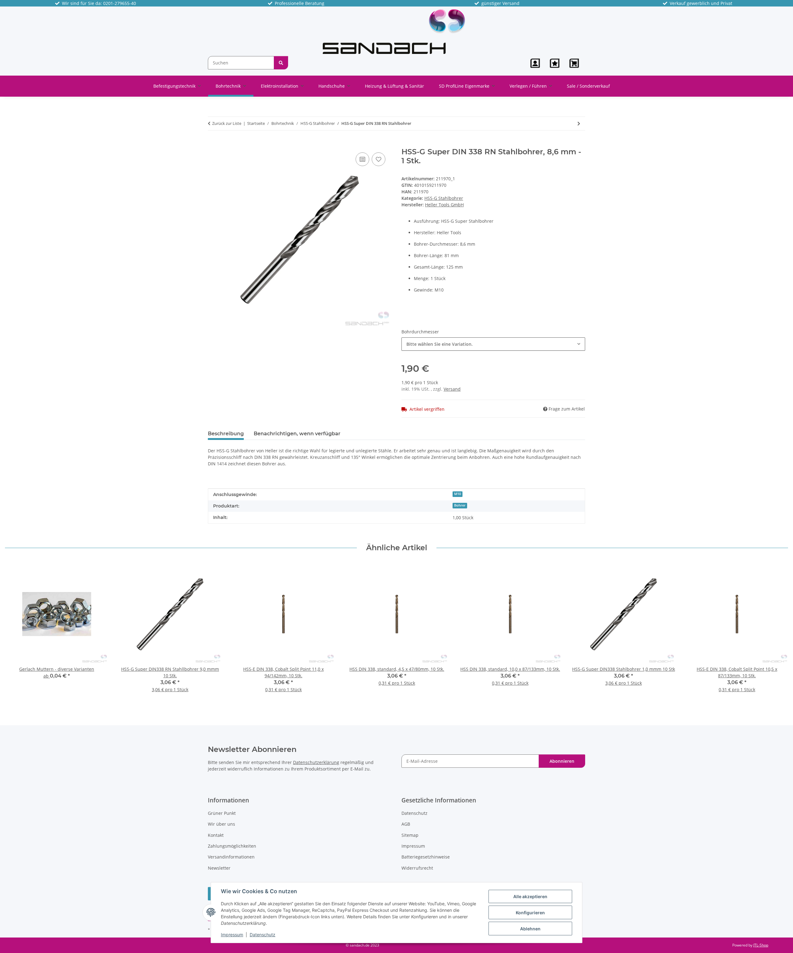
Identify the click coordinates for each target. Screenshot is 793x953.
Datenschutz (262, 934)
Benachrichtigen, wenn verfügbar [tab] (297, 434)
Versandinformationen (231, 857)
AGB (405, 824)
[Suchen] (281, 62)
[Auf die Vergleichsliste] (362, 159)
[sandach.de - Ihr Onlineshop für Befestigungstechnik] (394, 31)
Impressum (232, 934)
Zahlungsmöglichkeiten (232, 846)
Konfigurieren (530, 912)
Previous (15, 631)
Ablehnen (530, 928)
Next (778, 631)
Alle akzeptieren (530, 896)
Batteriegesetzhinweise (425, 857)
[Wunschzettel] (554, 63)
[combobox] (493, 344)
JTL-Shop (760, 945)
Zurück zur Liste (226, 123)
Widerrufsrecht (417, 868)
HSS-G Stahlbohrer (443, 198)
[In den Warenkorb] (213, 144)
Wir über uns (221, 824)
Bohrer (460, 505)
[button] (535, 63)
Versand (452, 389)
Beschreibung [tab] (226, 434)
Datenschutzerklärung (316, 762)
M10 (457, 494)
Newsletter (219, 868)
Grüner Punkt (222, 813)
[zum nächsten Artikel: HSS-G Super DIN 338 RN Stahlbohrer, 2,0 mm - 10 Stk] (578, 123)
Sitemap (409, 835)
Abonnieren (562, 761)
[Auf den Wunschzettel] (378, 159)
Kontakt (216, 835)
